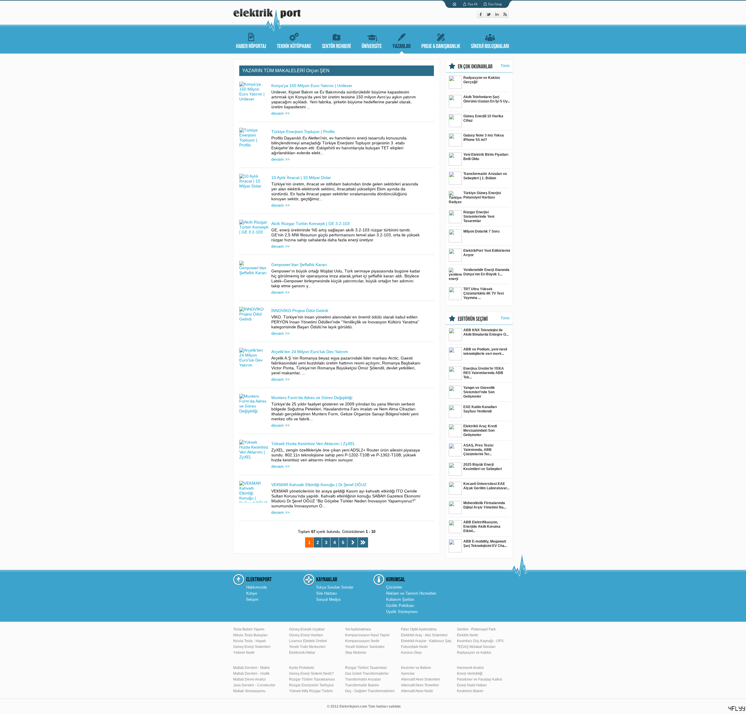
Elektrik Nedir (467, 635)
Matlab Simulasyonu (249, 691)
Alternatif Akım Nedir (417, 691)
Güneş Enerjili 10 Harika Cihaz (483, 118)
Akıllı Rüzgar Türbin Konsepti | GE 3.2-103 (310, 223)
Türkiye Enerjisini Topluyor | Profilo (303, 131)
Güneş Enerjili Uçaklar (307, 629)
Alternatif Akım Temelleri (420, 685)
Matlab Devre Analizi (249, 679)
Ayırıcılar (408, 673)
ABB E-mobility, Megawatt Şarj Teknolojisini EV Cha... (485, 543)
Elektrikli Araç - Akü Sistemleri (424, 635)
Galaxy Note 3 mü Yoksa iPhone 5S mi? (483, 137)
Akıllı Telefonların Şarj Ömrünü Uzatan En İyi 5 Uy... (486, 99)
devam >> (280, 113)
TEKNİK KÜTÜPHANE (294, 46)
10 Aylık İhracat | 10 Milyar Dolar (301, 177)
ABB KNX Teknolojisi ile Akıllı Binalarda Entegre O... (486, 332)
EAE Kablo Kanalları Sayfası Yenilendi (480, 409)
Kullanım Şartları (400, 599)
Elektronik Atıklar (302, 652)
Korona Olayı (411, 652)
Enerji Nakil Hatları (472, 685)
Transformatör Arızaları (363, 679)
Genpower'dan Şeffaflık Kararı (299, 264)
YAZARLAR (402, 46)
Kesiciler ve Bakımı (416, 667)
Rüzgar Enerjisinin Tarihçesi (311, 685)
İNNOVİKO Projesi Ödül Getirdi (299, 310)
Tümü (505, 66)
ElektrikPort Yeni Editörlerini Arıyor (486, 253)
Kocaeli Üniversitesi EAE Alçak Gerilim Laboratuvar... (486, 486)
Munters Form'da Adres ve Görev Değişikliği (311, 397)
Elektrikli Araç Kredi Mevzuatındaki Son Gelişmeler (480, 430)
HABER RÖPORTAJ (251, 46)
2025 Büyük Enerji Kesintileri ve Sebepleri (482, 467)
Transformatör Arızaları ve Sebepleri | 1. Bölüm (485, 176)
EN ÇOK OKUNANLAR (475, 66)
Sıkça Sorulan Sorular (334, 587)
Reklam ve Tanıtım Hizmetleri (411, 593)
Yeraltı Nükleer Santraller (365, 647)
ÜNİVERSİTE (372, 46)
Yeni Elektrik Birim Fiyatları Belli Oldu (485, 157)
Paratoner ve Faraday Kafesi (479, 679)
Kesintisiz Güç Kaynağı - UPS (480, 641)
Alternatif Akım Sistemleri (420, 679)
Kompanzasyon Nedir (362, 641)
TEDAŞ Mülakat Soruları (476, 647)
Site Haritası (326, 593)
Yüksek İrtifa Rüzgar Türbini (311, 691)
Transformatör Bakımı (362, 685)
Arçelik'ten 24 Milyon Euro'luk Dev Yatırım (309, 351)
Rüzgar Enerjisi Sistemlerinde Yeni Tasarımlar (478, 216)
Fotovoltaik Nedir (414, 647)
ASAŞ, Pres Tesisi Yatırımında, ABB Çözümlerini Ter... (478, 449)
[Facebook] (481, 16)
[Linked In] (497, 16)
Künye (251, 593)
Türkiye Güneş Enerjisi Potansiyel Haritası (482, 195)
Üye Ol (472, 4)
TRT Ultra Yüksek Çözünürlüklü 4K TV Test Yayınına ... (483, 293)
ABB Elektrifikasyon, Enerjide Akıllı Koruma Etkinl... (481, 526)
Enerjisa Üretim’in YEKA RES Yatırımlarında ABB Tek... (483, 372)
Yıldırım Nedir (244, 652)
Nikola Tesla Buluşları (250, 635)
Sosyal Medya (328, 599)
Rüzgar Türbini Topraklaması (312, 679)
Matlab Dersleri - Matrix (251, 667)
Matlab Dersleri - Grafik (251, 673)
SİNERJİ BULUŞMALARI (490, 46)
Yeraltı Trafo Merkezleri (307, 647)
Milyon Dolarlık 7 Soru (481, 231)
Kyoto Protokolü (301, 667)
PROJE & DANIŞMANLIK (440, 46)
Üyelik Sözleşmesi (402, 612)
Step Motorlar (355, 652)
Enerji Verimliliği (470, 673)
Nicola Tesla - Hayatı (249, 641)
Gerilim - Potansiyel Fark (476, 629)
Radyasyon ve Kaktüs (474, 652)
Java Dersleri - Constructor (254, 685)
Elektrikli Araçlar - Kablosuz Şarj (426, 641)
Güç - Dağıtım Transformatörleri (370, 691)
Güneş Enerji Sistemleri (251, 647)
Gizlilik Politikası (400, 605)
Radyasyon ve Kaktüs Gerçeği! (481, 80)
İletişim (252, 599)
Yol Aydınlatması (358, 629)
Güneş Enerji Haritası (306, 635)
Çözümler (394, 587)
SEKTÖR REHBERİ (336, 46)
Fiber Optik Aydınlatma (419, 629)
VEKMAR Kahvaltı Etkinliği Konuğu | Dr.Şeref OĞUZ (319, 484)
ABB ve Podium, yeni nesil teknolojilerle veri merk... (485, 351)
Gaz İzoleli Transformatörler (367, 673)
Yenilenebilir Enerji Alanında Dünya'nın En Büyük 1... (486, 272)
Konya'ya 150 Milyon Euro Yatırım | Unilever (311, 85)
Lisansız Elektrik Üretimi (308, 641)
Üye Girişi (495, 4)
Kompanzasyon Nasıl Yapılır (367, 635)
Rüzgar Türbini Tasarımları (366, 667)
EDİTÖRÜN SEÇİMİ (473, 319)
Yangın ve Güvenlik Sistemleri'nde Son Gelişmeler (479, 392)
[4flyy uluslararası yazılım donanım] (737, 709)
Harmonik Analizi (470, 667)
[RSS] (505, 16)
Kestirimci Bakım (470, 691)
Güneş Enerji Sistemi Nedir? (311, 673)
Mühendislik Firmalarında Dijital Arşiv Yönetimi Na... (484, 505)
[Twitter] (489, 16)
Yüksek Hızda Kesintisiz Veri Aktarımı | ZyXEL (313, 443)
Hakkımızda (256, 587)
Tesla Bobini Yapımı (248, 629)
